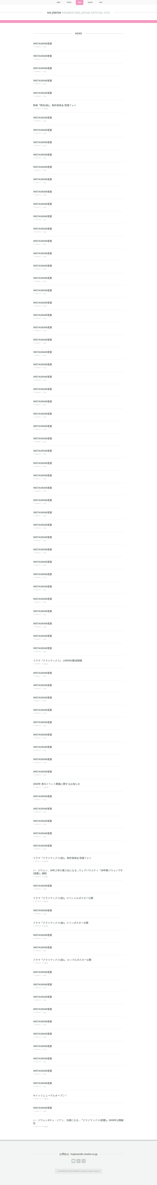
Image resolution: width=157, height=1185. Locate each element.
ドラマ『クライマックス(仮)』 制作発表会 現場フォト (62, 857)
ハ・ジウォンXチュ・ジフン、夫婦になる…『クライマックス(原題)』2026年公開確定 (78, 1121)
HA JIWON (54, 12)
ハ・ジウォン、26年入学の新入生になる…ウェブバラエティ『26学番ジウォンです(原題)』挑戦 (78, 872)
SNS (45, 47)
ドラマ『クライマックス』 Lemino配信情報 (57, 660)
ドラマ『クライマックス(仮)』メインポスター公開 (60, 922)
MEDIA (46, 108)
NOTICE (46, 787)
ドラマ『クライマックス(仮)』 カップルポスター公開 (62, 959)
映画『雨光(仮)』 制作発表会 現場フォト (54, 105)
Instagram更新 (42, 43)
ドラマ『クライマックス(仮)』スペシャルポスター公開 (63, 898)
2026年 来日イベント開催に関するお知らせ (56, 783)
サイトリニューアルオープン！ (50, 1095)
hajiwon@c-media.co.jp (84, 1154)
